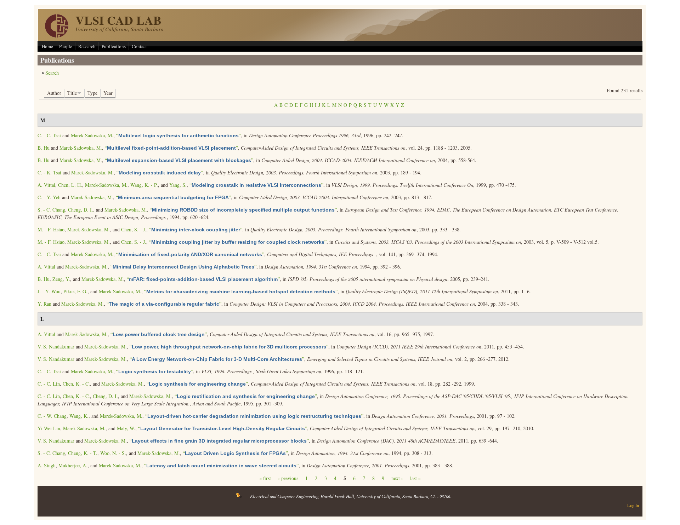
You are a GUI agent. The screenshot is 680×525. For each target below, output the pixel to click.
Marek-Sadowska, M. (92, 135)
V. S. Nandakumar (56, 346)
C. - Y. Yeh (49, 197)
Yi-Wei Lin (49, 428)
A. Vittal (46, 184)
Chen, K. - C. (76, 383)
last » (415, 478)
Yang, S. (178, 184)
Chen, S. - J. (133, 229)
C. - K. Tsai (49, 172)
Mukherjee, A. (72, 465)
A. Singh (47, 465)
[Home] (56, 35)
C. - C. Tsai (49, 135)
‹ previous (288, 478)
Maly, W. (126, 428)
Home (47, 46)
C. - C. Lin (49, 383)
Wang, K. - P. (144, 184)
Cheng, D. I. (80, 209)
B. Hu (44, 147)
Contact (139, 46)
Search (52, 72)
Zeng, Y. (61, 279)
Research (87, 46)
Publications (114, 46)
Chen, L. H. (70, 184)
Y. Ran (44, 303)
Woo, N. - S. (113, 453)
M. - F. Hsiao (51, 229)
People (65, 46)
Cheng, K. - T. (82, 453)
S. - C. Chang (51, 209)
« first (265, 478)
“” (178, 135)
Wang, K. (79, 415)
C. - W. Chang (52, 415)
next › (397, 478)
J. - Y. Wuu (49, 291)
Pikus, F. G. (75, 291)
